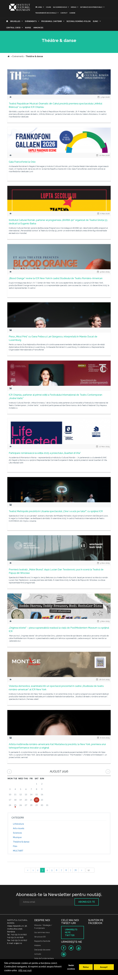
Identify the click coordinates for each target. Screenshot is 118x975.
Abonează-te (86, 901)
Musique (17, 837)
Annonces (38, 28)
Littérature (18, 824)
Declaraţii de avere (42, 950)
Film (15, 846)
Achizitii (37, 954)
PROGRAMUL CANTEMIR (51, 21)
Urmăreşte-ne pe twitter (71, 932)
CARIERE (72, 13)
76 (75, 870)
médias (73, 7)
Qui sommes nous (60, 7)
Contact (63, 13)
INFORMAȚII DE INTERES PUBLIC (91, 7)
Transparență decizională (46, 13)
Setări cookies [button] (71, 967)
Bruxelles (15, 21)
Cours (48, 7)
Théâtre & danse (21, 842)
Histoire (37, 945)
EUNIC (95, 21)
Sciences (17, 833)
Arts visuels (18, 828)
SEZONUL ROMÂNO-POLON (78, 21)
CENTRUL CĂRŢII (13, 28)
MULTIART (18, 851)
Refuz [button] (86, 967)
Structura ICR (40, 937)
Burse (28, 28)
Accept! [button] (104, 967)
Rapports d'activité (42, 941)
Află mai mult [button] (25, 970)
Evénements (31, 21)
